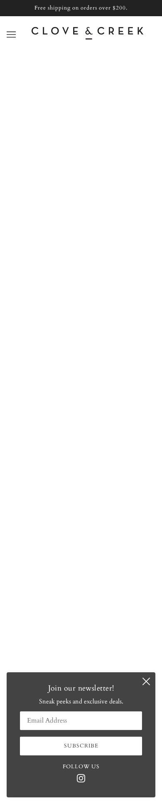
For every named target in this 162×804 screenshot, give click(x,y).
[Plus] (52, 277)
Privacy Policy (81, 553)
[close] (146, 681)
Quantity (24, 261)
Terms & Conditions (81, 540)
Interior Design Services (81, 490)
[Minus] (16, 277)
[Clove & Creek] (87, 37)
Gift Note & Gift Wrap (81, 515)
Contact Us (81, 464)
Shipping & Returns (81, 502)
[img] (81, 777)
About (81, 451)
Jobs (81, 528)
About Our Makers (81, 477)
